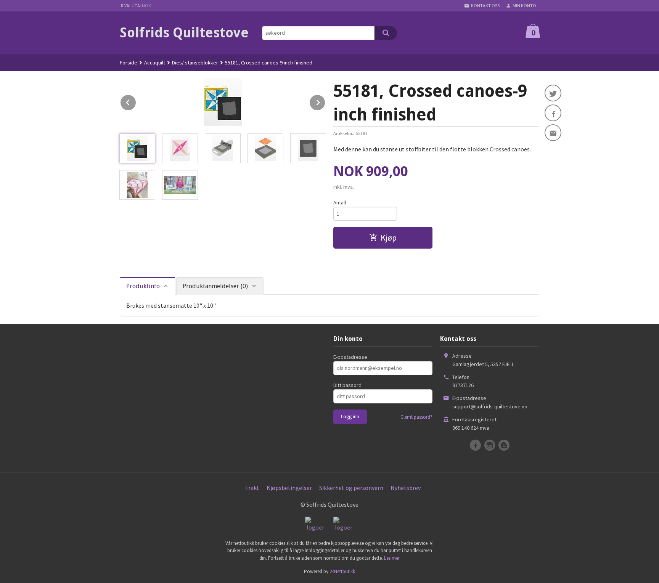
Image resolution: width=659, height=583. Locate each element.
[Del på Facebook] (553, 112)
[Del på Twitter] (553, 93)
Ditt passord (347, 385)
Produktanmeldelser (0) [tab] (215, 286)
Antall (339, 202)
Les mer (392, 558)
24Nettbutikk (342, 571)
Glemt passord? (416, 417)
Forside (128, 62)
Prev (136, 101)
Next (325, 101)
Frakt (252, 487)
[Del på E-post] (553, 132)
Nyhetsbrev (406, 487)
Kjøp (389, 237)
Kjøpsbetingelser (289, 487)
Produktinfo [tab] (143, 286)
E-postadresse (350, 356)
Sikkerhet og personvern (351, 487)
